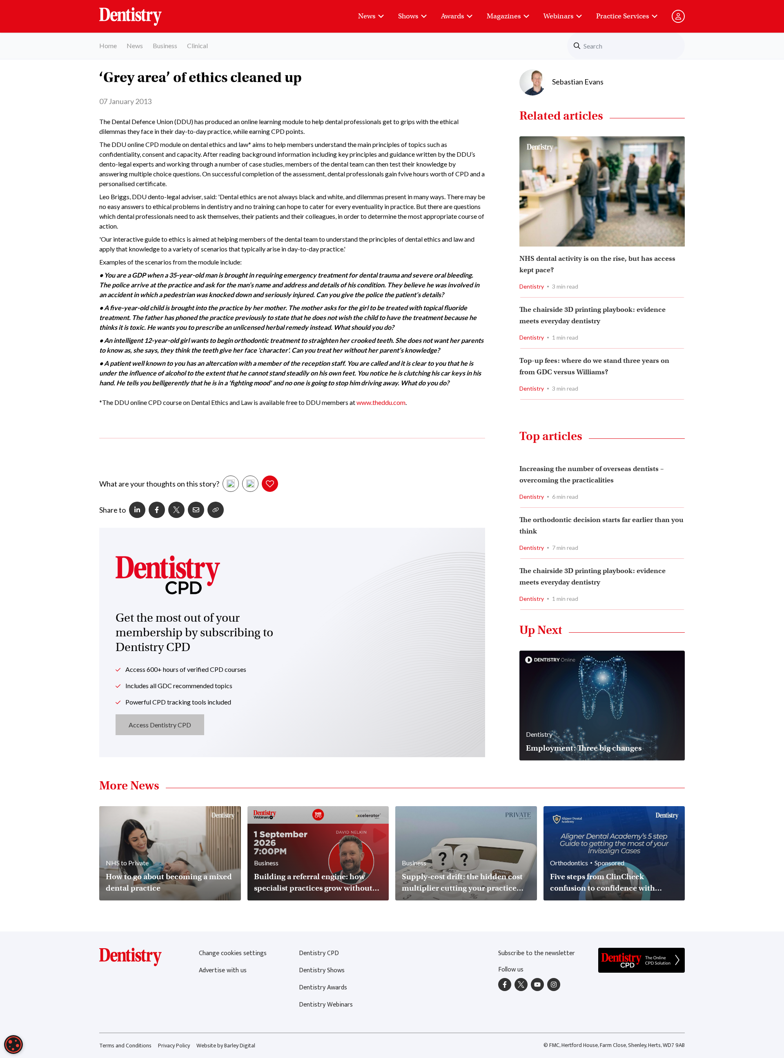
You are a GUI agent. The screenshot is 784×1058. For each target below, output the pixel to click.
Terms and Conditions (125, 1045)
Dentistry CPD (319, 953)
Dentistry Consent (140, 12)
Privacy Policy (174, 1045)
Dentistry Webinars (326, 1004)
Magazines (504, 16)
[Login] (678, 16)
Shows (408, 16)
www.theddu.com (380, 402)
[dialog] (13, 1044)
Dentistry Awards (323, 987)
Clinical (197, 45)
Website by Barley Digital (225, 1045)
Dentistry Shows (322, 970)
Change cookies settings (233, 953)
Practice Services (622, 16)
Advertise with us (223, 970)
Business (165, 45)
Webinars (558, 16)
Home (108, 45)
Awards (452, 16)
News (366, 16)
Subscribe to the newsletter (536, 953)
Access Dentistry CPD (160, 725)
